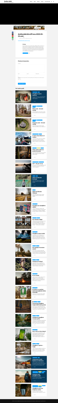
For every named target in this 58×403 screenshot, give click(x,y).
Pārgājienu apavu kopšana (37, 94)
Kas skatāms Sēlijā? (37, 219)
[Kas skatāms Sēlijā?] (23, 222)
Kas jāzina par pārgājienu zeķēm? (39, 206)
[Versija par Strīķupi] (23, 264)
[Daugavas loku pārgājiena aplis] (23, 376)
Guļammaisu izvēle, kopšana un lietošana (38, 360)
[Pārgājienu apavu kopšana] (23, 96)
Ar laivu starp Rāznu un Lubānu (38, 136)
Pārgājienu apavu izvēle (38, 233)
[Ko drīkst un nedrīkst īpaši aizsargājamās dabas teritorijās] (23, 292)
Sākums (31, 1)
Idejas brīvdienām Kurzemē (37, 178)
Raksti (35, 1)
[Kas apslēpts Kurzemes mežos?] (23, 250)
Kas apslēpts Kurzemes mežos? (38, 248)
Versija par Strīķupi (37, 261)
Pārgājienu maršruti (35, 386)
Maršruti (38, 1)
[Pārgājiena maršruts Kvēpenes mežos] (23, 390)
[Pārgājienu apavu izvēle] (23, 236)
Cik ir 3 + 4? (19, 79)
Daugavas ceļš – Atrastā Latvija (38, 123)
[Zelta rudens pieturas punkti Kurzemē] (23, 152)
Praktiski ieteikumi (35, 357)
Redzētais (38, 343)
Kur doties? (40, 371)
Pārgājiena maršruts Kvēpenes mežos (37, 389)
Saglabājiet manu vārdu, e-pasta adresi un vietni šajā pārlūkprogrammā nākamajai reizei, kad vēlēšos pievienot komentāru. (31, 77)
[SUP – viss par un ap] (23, 166)
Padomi (42, 1)
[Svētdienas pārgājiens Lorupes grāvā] (23, 320)
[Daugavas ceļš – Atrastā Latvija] (23, 124)
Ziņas (38, 357)
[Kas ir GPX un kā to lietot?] (23, 334)
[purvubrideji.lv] (29, 28)
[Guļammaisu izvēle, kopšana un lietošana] (23, 362)
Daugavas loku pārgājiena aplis (36, 375)
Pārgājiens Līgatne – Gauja (37, 346)
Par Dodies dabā (47, 1)
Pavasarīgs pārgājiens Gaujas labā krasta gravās (39, 304)
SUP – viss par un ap (37, 163)
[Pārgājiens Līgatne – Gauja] (23, 348)
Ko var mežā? (35, 275)
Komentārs (19, 63)
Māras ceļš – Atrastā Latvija (37, 109)
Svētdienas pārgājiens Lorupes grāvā (38, 318)
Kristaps (20, 38)
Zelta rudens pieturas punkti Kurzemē (38, 150)
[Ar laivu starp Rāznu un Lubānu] (23, 138)
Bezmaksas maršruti (35, 371)
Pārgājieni (34, 343)
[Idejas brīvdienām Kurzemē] (23, 180)
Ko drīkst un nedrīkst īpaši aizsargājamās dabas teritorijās (39, 291)
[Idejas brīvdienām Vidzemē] (23, 194)
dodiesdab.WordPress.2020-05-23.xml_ (24, 40)
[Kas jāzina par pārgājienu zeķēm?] (23, 208)
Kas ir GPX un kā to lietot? (39, 331)
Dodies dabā (8, 1)
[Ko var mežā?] (23, 278)
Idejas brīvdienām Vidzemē (37, 192)
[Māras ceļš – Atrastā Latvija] (23, 110)
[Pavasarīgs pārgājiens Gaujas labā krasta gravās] (23, 306)
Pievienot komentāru (29, 38)
